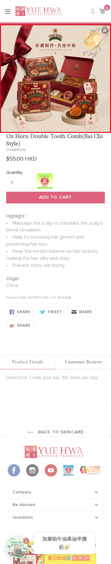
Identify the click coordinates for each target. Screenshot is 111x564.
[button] (105, 30)
